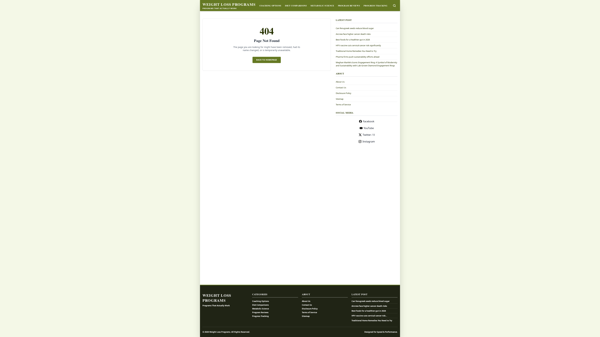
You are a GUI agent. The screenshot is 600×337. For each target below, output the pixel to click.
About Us (340, 81)
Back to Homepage (266, 60)
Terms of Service (343, 104)
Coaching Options (270, 5)
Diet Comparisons (296, 5)
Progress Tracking (375, 5)
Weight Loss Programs (228, 4)
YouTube (369, 128)
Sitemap (339, 99)
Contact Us (341, 87)
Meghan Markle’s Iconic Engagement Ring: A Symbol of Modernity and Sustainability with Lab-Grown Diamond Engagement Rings (366, 64)
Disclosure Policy (343, 93)
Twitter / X (369, 135)
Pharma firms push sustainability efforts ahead (357, 56)
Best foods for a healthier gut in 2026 (353, 39)
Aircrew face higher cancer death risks (353, 34)
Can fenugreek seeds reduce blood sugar (355, 28)
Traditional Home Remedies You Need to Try (356, 51)
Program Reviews (349, 5)
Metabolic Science (322, 5)
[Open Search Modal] (394, 5)
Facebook (368, 121)
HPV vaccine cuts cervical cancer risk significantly (358, 45)
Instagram (368, 141)
